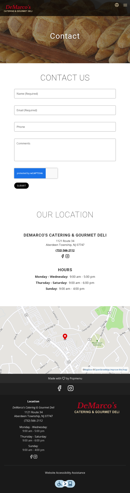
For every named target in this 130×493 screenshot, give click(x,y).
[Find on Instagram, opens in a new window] (67, 257)
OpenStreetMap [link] (102, 369)
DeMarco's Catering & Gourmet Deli (97, 407)
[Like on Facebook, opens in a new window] (62, 257)
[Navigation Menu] (125, 5)
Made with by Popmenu (42, 378)
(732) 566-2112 (33, 420)
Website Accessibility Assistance (65, 473)
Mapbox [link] (88, 369)
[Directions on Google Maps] (65, 340)
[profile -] (117, 5)
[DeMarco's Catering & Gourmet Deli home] (18, 8)
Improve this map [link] (118, 369)
